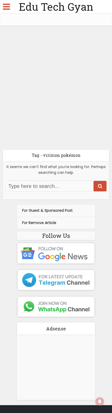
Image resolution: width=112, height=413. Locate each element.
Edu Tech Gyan (56, 7)
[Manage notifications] (100, 401)
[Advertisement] (56, 89)
